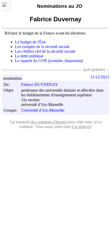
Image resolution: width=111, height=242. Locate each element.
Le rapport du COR (31, 60)
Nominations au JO (59, 6)
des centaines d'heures (49, 122)
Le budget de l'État (30, 42)
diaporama (73, 60)
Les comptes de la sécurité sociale (42, 46)
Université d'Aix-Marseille (42, 110)
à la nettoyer (81, 126)
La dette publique (29, 56)
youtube (55, 60)
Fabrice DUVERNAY (39, 84)
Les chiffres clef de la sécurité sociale (45, 51)
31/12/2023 (99, 77)
